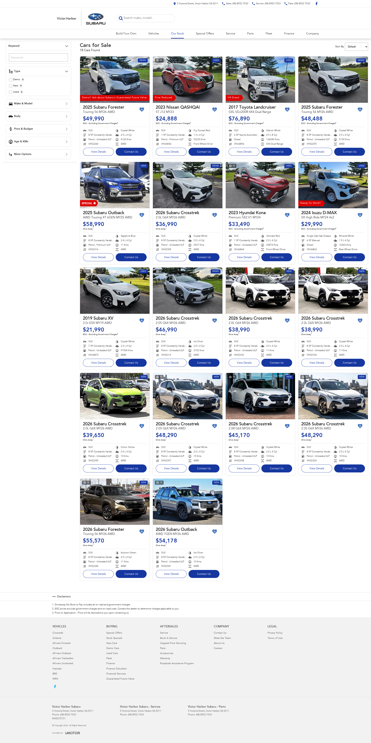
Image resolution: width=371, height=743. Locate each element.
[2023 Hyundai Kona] (260, 185)
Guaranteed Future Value (120, 679)
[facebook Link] (316, 3)
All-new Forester (62, 643)
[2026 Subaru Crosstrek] (187, 185)
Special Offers (205, 33)
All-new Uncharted (63, 663)
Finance (289, 33)
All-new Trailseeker (63, 658)
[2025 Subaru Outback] (115, 185)
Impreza (57, 669)
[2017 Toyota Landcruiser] (260, 79)
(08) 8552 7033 (68, 715)
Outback (57, 648)
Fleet (269, 33)
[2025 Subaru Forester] (115, 79)
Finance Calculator (116, 669)
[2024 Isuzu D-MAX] (333, 185)
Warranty (165, 658)
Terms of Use (275, 638)
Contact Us (131, 152)
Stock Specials (114, 638)
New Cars (111, 643)
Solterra (57, 638)
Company (312, 33)
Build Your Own (126, 33)
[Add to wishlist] (142, 110)
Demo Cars (112, 648)
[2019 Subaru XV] (115, 290)
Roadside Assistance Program (177, 663)
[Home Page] (81, 18)
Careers (218, 648)
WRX (55, 679)
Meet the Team (222, 638)
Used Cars (112, 653)
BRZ (55, 674)
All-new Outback (62, 653)
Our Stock (177, 33)
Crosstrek (58, 633)
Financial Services (116, 674)
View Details (98, 152)
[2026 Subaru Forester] (115, 502)
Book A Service (168, 638)
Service (230, 33)
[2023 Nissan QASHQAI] (187, 79)
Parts (250, 33)
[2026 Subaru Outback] (187, 502)
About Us (219, 643)
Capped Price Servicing (173, 643)
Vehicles (153, 33)
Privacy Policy (275, 633)
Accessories (166, 653)
